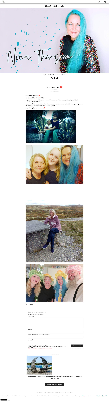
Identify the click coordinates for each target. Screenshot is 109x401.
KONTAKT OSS (62, 392)
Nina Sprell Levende (54, 5)
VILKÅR (56, 392)
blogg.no (84, 395)
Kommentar (31, 316)
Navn (30, 329)
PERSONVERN (50, 392)
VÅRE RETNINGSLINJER (41, 392)
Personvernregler (74, 348)
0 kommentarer (54, 89)
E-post (39, 334)
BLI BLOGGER (70, 392)
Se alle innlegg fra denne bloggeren (54, 384)
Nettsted (30, 340)
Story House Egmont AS (102, 395)
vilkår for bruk (78, 348)
